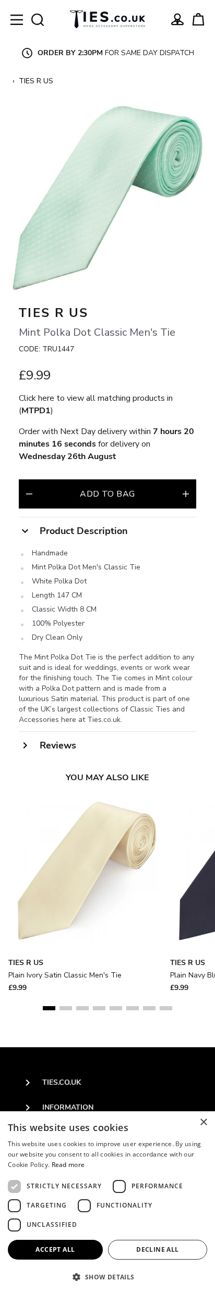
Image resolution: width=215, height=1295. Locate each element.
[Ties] (107, 19)
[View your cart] (198, 19)
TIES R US (36, 81)
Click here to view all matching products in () (96, 404)
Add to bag (107, 494)
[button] (107, 1277)
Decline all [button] (157, 1249)
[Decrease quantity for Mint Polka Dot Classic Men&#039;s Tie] (29, 494)
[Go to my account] (177, 19)
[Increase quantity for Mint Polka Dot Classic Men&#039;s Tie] (185, 494)
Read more (68, 1164)
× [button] (203, 1122)
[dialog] (107, 1203)
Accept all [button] (55, 1249)
